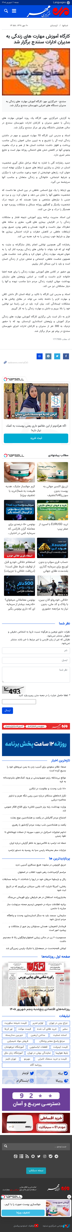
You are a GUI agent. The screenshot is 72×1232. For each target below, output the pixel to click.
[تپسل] (5, 379)
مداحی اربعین (38, 1035)
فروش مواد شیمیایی (17, 1041)
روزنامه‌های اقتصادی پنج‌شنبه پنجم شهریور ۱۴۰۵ (40, 1009)
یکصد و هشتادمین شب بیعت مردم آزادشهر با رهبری (39, 825)
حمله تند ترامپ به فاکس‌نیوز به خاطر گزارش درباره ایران (38, 843)
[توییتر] (38, 1157)
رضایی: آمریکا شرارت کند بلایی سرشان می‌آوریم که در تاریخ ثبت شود (36, 888)
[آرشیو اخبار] (21, 1157)
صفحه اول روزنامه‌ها (56, 956)
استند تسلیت (60, 1035)
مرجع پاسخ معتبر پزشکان (52, 1041)
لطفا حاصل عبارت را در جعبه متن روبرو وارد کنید (44, 695)
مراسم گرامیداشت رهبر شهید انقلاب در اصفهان (42, 872)
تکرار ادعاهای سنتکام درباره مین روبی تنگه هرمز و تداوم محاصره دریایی (37, 798)
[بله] (50, 1157)
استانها (65, 25)
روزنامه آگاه (36, 1065)
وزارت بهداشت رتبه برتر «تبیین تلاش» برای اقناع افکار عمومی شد (35, 809)
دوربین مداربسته (14, 1035)
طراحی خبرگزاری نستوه (53, 1225)
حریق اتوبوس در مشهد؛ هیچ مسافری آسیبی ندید (40, 865)
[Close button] (69, 1197)
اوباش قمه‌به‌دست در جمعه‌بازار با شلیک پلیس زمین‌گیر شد (36, 948)
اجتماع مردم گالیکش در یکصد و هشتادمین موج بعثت (38, 818)
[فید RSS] (27, 1157)
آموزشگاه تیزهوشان (14, 1047)
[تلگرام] (56, 1157)
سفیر (65, 1029)
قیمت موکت (24, 1029)
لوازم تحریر (37, 1023)
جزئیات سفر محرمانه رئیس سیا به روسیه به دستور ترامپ (37, 850)
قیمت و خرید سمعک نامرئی (52, 1059)
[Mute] (13, 416)
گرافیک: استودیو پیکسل (24, 1225)
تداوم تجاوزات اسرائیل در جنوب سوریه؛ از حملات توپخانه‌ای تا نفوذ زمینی (35, 834)
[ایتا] (15, 1157)
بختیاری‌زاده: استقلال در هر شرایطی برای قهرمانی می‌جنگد (37, 897)
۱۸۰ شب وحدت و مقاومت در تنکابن (47, 789)
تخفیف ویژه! (23, 1213)
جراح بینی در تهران (58, 1023)
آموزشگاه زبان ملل (13, 1053)
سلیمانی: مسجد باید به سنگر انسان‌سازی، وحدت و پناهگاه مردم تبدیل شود (36, 917)
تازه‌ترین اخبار (60, 760)
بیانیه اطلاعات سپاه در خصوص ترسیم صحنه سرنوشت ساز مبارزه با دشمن (36, 906)
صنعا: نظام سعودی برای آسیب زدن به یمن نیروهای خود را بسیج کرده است (36, 769)
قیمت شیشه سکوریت (15, 1023)
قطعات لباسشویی (38, 1047)
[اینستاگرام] (44, 1157)
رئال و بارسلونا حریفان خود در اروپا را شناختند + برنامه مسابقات (34, 879)
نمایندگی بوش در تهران (39, 1053)
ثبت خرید (36, 438)
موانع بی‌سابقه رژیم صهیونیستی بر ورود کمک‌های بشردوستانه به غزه (34, 780)
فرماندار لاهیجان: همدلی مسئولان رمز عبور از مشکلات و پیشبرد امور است (37, 928)
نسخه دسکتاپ (36, 1171)
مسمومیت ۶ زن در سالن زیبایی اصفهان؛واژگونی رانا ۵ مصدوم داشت (34, 939)
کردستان (54, 25)
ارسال (7, 711)
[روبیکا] (33, 1157)
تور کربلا (8, 1029)
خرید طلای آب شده (47, 1029)
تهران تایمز (10, 1059)
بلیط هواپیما (62, 1053)
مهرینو (27, 1059)
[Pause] (7, 416)
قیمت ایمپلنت (60, 1047)
